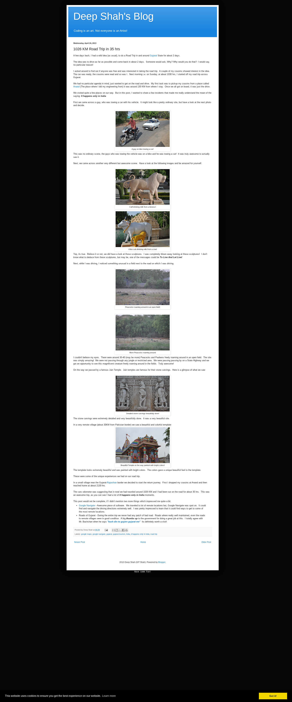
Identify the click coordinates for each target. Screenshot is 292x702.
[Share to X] (120, 530)
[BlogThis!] (116, 530)
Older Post (206, 542)
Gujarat (154, 55)
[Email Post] (106, 530)
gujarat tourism (119, 534)
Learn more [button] (109, 695)
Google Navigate (87, 505)
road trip (153, 534)
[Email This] (113, 530)
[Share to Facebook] (123, 530)
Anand (76, 86)
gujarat (109, 534)
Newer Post (79, 542)
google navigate (99, 534)
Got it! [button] (273, 696)
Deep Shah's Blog (113, 16)
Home (143, 542)
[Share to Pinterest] (126, 530)
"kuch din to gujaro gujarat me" (124, 521)
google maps (86, 534)
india (128, 534)
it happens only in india (140, 534)
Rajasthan (112, 482)
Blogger (161, 562)
